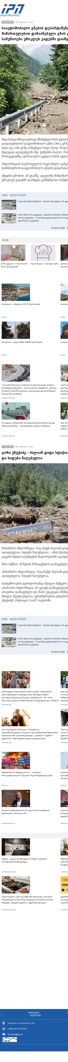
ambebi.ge (6, 704)
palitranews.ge (8, 823)
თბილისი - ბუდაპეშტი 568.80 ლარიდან (22, 342)
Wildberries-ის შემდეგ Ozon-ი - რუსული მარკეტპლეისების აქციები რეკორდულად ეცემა (27, 774)
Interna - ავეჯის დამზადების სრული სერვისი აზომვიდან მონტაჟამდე (24, 860)
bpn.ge (5, 785)
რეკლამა (35, 1015)
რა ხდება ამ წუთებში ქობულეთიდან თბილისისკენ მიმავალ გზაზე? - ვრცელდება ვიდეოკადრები (28, 424)
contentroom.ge (9, 872)
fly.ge (4, 317)
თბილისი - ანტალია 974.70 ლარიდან (21, 304)
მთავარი (34, 1013)
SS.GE (5, 240)
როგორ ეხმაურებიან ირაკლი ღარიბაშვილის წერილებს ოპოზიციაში (26, 811)
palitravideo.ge (8, 398)
